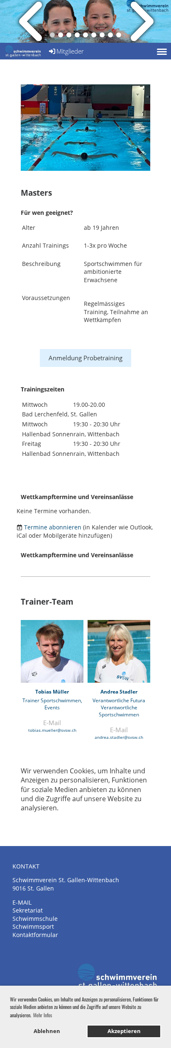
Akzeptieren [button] (124, 1031)
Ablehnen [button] (47, 1031)
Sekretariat (27, 910)
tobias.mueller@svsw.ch (52, 730)
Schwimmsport (33, 926)
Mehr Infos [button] (42, 1014)
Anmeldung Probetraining (85, 358)
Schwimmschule (35, 919)
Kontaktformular (35, 935)
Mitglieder (70, 51)
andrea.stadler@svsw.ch (119, 737)
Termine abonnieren (52, 527)
